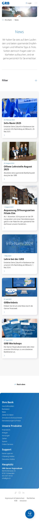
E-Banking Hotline (8, 456)
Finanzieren (6, 430)
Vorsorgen (6, 435)
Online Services (7, 444)
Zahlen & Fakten (8, 415)
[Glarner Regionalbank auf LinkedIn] (23, 493)
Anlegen (5, 433)
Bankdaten (6, 409)
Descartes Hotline (8, 459)
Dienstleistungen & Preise (11, 421)
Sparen (4, 441)
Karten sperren (7, 453)
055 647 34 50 (7, 476)
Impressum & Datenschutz (14, 498)
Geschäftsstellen (8, 406)
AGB (15, 501)
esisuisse (23, 501)
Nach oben (20, 384)
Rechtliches (31, 498)
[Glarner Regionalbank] (10, 3)
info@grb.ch (6, 478)
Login (29, 3)
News (4, 412)
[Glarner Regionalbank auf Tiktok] (15, 493)
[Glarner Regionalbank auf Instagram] (19, 493)
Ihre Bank (8, 20)
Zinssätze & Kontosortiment (12, 418)
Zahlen (4, 438)
